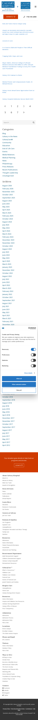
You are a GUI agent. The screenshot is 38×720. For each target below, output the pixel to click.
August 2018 (7, 403)
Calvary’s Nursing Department (10, 604)
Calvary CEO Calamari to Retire (12, 75)
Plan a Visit (5, 622)
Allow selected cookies (19, 384)
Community (6, 142)
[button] (35, 7)
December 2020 (8, 324)
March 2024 (6, 234)
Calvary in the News (9, 136)
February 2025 (7, 216)
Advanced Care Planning (9, 550)
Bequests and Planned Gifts (10, 669)
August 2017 (7, 430)
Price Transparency (7, 608)
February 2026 (7, 189)
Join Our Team (6, 515)
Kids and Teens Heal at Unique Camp (14, 24)
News (4, 161)
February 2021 (7, 321)
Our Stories (5, 509)
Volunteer (5, 681)
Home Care (5, 590)
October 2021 (7, 297)
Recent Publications (9, 170)
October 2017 (7, 424)
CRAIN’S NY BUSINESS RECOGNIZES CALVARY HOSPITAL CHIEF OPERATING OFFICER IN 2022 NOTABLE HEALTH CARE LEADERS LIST (17, 32)
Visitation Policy (6, 648)
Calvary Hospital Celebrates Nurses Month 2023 (17, 99)
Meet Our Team (7, 483)
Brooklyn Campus (7, 631)
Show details (28, 373)
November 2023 (8, 243)
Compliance (29, 708)
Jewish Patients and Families (10, 582)
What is (8, 570)
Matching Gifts (6, 671)
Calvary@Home (6, 527)
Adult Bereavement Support (10, 556)
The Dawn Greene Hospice (10, 633)
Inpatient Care (6, 525)
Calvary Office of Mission (9, 606)
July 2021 (5, 306)
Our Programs (6, 522)
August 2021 (7, 303)
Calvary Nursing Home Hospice (11, 593)
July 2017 (5, 433)
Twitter (6, 695)
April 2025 (6, 210)
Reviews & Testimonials (9, 507)
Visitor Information (7, 543)
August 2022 (7, 276)
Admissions (5, 540)
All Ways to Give (7, 657)
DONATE (18, 465)
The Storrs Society (7, 667)
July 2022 (5, 279)
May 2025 (5, 207)
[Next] (24, 112)
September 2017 (8, 427)
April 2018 (6, 415)
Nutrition (4, 534)
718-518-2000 (31, 17)
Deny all (19, 390)
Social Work (5, 547)
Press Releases (8, 167)
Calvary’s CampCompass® (9, 561)
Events (4, 151)
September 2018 (8, 400)
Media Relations (8, 155)
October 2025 (7, 195)
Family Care (5, 532)
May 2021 (5, 312)
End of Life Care (8, 148)
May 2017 (5, 439)
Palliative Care (6, 572)
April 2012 (6, 445)
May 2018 (5, 412)
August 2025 (7, 201)
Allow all (19, 378)
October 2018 (7, 397)
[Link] (8, 6)
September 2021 (8, 300)
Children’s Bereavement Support (11, 558)
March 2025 (6, 213)
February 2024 (7, 237)
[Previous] (5, 106)
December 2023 (8, 240)
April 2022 (6, 285)
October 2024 (7, 219)
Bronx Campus (6, 628)
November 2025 (8, 192)
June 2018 (6, 409)
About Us (5, 478)
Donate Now (6, 660)
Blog (4, 133)
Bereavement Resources (9, 563)
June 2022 (6, 282)
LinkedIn (6, 690)
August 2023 (7, 249)
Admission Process (7, 618)
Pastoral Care (6, 577)
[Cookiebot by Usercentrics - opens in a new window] (28, 328)
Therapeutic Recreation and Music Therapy (14, 529)
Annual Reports (6, 498)
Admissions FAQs (7, 620)
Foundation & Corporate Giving (11, 676)
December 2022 (8, 270)
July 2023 (5, 252)
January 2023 (7, 267)
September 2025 (8, 198)
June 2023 (6, 255)
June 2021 (6, 309)
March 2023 (6, 264)
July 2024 (5, 225)
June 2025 (6, 204)
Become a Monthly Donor (9, 662)
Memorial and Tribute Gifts (10, 664)
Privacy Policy (6, 708)
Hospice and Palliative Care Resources (13, 601)
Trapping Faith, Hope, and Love (12, 56)
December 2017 (8, 418)
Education (6, 145)
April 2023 (6, 261)
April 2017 (6, 442)
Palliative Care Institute (8, 575)
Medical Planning (8, 158)
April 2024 (6, 231)
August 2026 (7, 186)
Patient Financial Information (10, 545)
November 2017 (8, 421)
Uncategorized (8, 176)
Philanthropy (7, 164)
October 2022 (7, 273)
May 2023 (5, 258)
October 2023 (7, 246)
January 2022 (7, 294)
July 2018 (5, 406)
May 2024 (5, 228)
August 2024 (7, 222)
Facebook (7, 688)
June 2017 (6, 436)
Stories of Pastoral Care (9, 579)
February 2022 (7, 291)
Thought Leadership (10, 173)
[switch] (33, 354)
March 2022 (6, 288)
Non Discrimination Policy (18, 708)
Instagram (6, 693)
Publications (5, 496)
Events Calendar (7, 494)
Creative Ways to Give (8, 679)
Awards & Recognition (8, 485)
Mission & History (7, 480)
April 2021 (6, 315)
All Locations (6, 639)
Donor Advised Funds (8, 674)
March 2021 (6, 318)
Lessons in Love (7, 41)
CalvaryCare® (7, 139)
